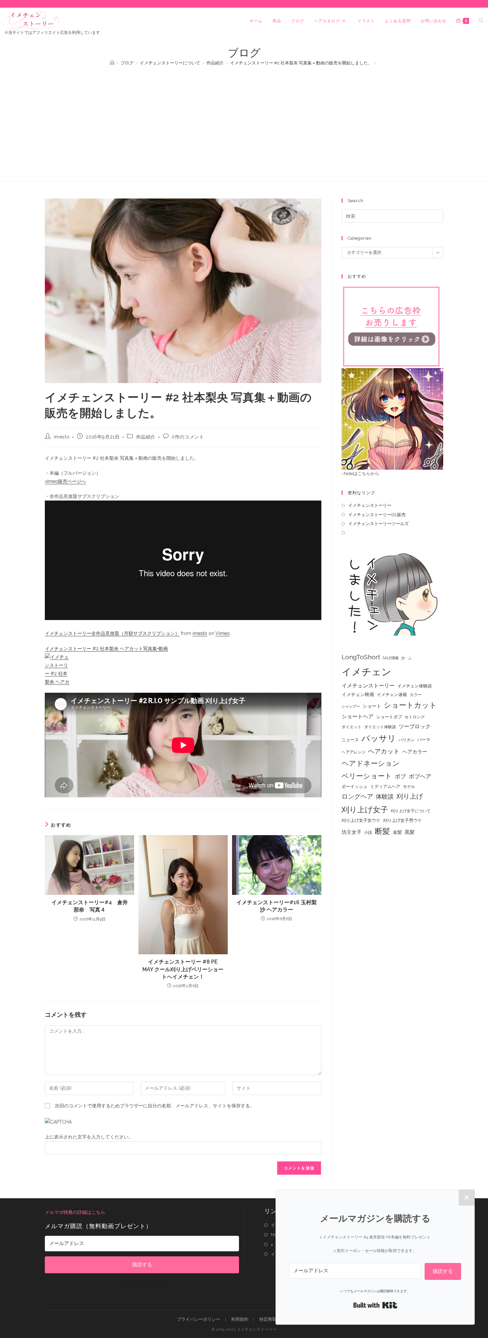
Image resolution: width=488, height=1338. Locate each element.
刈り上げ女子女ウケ (361, 820)
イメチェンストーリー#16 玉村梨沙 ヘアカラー (276, 906)
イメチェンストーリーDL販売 (377, 514)
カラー (416, 694)
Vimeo (222, 633)
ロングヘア (357, 796)
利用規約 (239, 1319)
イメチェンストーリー (369, 505)
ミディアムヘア (385, 786)
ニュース (350, 739)
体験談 (385, 796)
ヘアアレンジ (354, 752)
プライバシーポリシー (198, 1319)
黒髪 (410, 832)
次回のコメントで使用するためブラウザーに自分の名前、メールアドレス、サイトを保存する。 (155, 1105)
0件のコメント (188, 436)
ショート (372, 706)
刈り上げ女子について (411, 811)
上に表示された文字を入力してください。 (89, 1137)
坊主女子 (352, 832)
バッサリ (379, 738)
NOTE (277, 1234)
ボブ (400, 776)
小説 (368, 832)
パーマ (423, 739)
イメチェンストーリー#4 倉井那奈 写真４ (89, 906)
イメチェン (366, 671)
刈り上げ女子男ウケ (402, 820)
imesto (62, 436)
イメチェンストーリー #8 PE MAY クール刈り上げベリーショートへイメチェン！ (182, 969)
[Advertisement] (244, 120)
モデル (409, 786)
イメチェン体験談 (414, 685)
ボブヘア (420, 776)
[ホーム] (112, 62)
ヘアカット (384, 751)
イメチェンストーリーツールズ (378, 523)
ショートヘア (357, 716)
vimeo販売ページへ (65, 481)
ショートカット (410, 705)
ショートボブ (389, 716)
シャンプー (351, 706)
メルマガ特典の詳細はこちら (75, 1212)
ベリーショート (367, 776)
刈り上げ (409, 796)
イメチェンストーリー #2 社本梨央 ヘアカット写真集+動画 (106, 648)
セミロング (415, 717)
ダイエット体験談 (380, 727)
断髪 (382, 831)
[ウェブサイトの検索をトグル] (481, 21)
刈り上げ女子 (365, 809)
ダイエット (352, 727)
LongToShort (361, 657)
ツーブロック (415, 726)
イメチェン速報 (392, 694)
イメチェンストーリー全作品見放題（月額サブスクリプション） (112, 633)
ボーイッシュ (354, 786)
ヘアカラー (414, 751)
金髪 (397, 832)
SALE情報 (391, 658)
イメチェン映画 (358, 694)
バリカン (407, 740)
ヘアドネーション (371, 763)
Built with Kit (142, 1284)
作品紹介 (145, 436)
